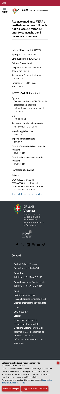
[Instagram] (33, 245)
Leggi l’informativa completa (35, 388)
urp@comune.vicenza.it (25, 295)
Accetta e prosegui (11, 388)
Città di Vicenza (32, 10)
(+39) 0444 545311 (32, 286)
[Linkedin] (28, 245)
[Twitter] (22, 245)
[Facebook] (17, 245)
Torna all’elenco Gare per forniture (27, 194)
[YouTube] (38, 245)
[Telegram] (43, 245)
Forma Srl (19, 343)
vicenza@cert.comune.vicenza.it (30, 302)
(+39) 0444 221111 (32, 277)
